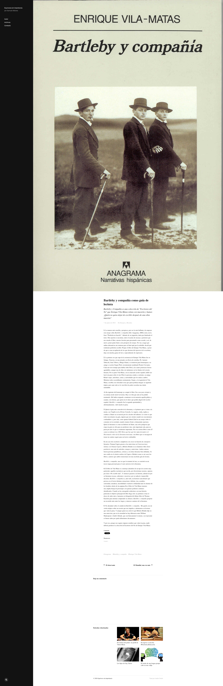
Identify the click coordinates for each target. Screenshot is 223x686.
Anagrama (107, 554)
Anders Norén (159, 678)
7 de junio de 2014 (110, 323)
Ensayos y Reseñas (126, 323)
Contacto (7, 25)
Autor (6, 19)
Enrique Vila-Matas (135, 554)
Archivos (7, 22)
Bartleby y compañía (120, 554)
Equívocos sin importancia (13, 8)
